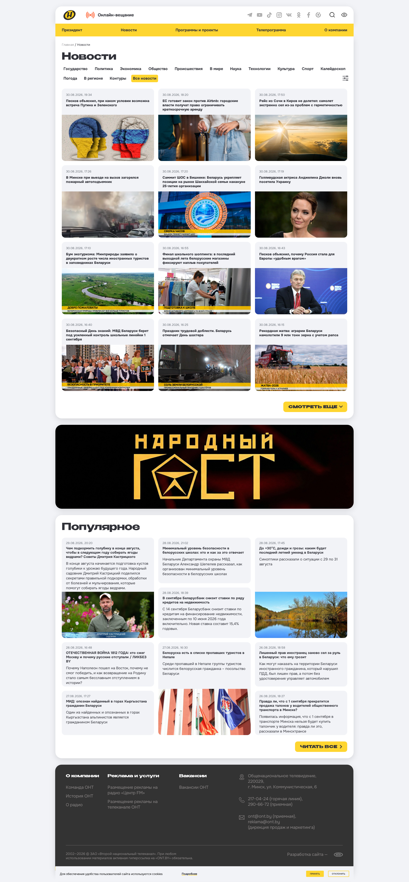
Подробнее (189, 874)
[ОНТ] (70, 15)
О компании (335, 30)
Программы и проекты (197, 30)
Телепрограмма (271, 30)
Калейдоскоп (333, 68)
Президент (72, 30)
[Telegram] (249, 15)
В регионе (93, 78)
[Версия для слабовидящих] (344, 15)
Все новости (144, 78)
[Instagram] (279, 15)
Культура (286, 68)
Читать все (318, 747)
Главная (68, 45)
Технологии (260, 68)
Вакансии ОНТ (193, 787)
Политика (104, 68)
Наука (235, 68)
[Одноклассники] (298, 15)
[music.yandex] (318, 15)
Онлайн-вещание (116, 15)
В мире (216, 68)
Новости (129, 30)
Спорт (308, 68)
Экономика (130, 68)
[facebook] (308, 15)
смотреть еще (312, 407)
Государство (75, 68)
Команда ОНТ (80, 787)
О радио (74, 804)
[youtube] (259, 15)
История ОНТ (79, 796)
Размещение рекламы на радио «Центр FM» (133, 790)
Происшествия (189, 68)
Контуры (118, 78)
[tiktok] (269, 15)
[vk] (289, 15)
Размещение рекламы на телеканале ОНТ (133, 804)
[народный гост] (204, 467)
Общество (158, 68)
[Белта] (336, 854)
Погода (70, 78)
